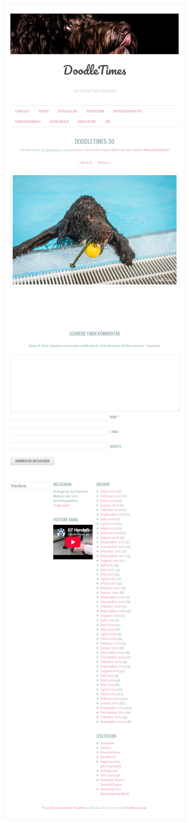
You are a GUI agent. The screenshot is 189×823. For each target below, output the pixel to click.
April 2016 (108, 634)
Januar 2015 (109, 703)
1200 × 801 (82, 150)
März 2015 (108, 694)
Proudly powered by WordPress (65, 808)
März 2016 (108, 639)
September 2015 (113, 666)
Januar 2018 (109, 537)
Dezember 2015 (112, 652)
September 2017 (113, 556)
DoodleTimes (94, 70)
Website (115, 446)
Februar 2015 (110, 698)
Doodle (44, 111)
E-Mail (115, 431)
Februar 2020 (111, 496)
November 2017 (112, 547)
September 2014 (113, 722)
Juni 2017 (107, 570)
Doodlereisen (59, 121)
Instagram (108, 771)
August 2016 (110, 616)
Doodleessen (95, 111)
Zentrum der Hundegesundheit (115, 791)
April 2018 (108, 524)
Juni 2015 (107, 680)
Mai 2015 (107, 685)
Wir (107, 121)
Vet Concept (110, 775)
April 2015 (108, 689)
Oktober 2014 (111, 717)
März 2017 (108, 583)
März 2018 (108, 528)
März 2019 (108, 501)
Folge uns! (61, 505)
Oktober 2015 (111, 662)
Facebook (108, 757)
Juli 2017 (107, 565)
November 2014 (113, 712)
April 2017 (108, 579)
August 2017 (110, 560)
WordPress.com (135, 808)
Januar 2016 (109, 648)
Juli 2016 (107, 620)
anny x (105, 748)
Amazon (107, 743)
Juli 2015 (107, 675)
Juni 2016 (107, 625)
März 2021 (108, 491)
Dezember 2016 (112, 597)
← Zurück (84, 162)
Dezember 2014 (112, 708)
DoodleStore (87, 121)
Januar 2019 (109, 505)
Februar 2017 (110, 588)
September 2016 (113, 611)
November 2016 (113, 602)
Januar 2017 (109, 592)
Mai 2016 (107, 629)
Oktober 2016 (111, 606)
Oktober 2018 (111, 510)
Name (114, 416)
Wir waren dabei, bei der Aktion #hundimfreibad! (132, 150)
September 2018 (113, 514)
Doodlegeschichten (127, 111)
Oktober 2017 (111, 551)
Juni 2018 (107, 519)
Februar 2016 (110, 643)
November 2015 (112, 657)
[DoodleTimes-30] (94, 230)
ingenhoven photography (110, 764)
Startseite (22, 111)
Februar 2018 (110, 533)
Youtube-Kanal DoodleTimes (112, 782)
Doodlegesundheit (28, 121)
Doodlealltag (67, 111)
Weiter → (105, 162)
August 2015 (110, 671)
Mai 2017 (107, 574)
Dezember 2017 (112, 542)
